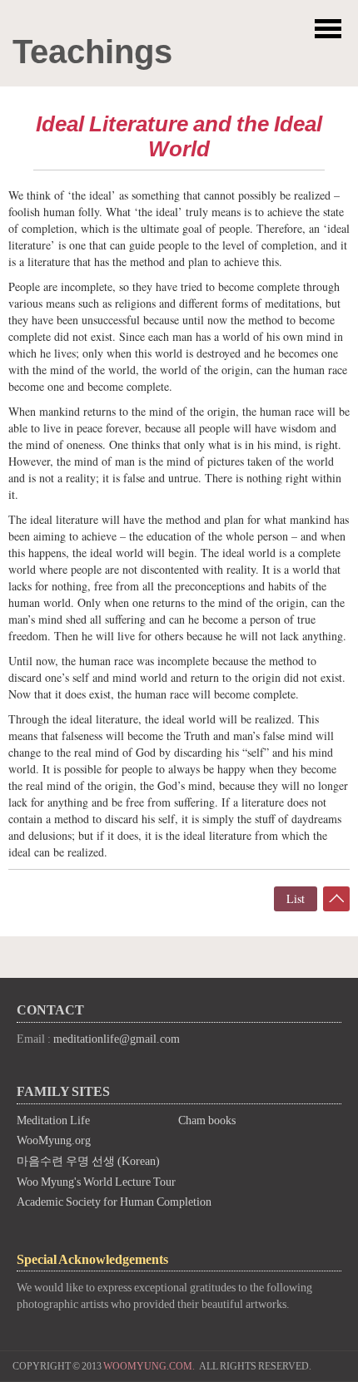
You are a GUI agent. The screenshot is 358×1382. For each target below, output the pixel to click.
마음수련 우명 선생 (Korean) (88, 1161)
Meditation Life (53, 1120)
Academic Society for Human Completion (114, 1202)
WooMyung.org (54, 1140)
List (295, 898)
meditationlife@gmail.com (116, 1039)
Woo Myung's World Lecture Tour (96, 1182)
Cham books (207, 1120)
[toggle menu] (328, 29)
